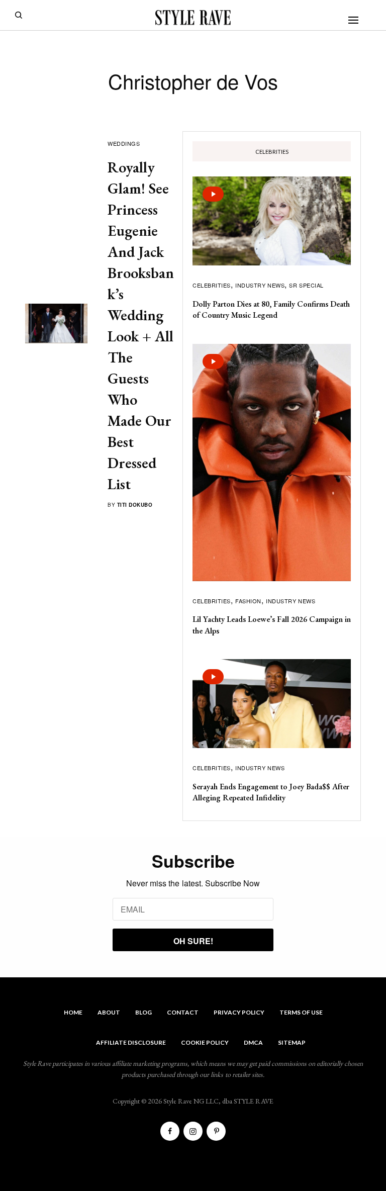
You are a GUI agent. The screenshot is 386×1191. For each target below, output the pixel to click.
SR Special (306, 285)
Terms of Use (301, 1012)
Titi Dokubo (135, 504)
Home (73, 1012)
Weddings (124, 143)
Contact (183, 1012)
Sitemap (292, 1042)
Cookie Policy (205, 1042)
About (109, 1012)
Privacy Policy (239, 1012)
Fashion (248, 601)
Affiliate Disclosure (131, 1042)
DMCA (253, 1042)
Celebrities (211, 285)
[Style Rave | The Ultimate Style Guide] (193, 17)
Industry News (259, 285)
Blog (143, 1012)
